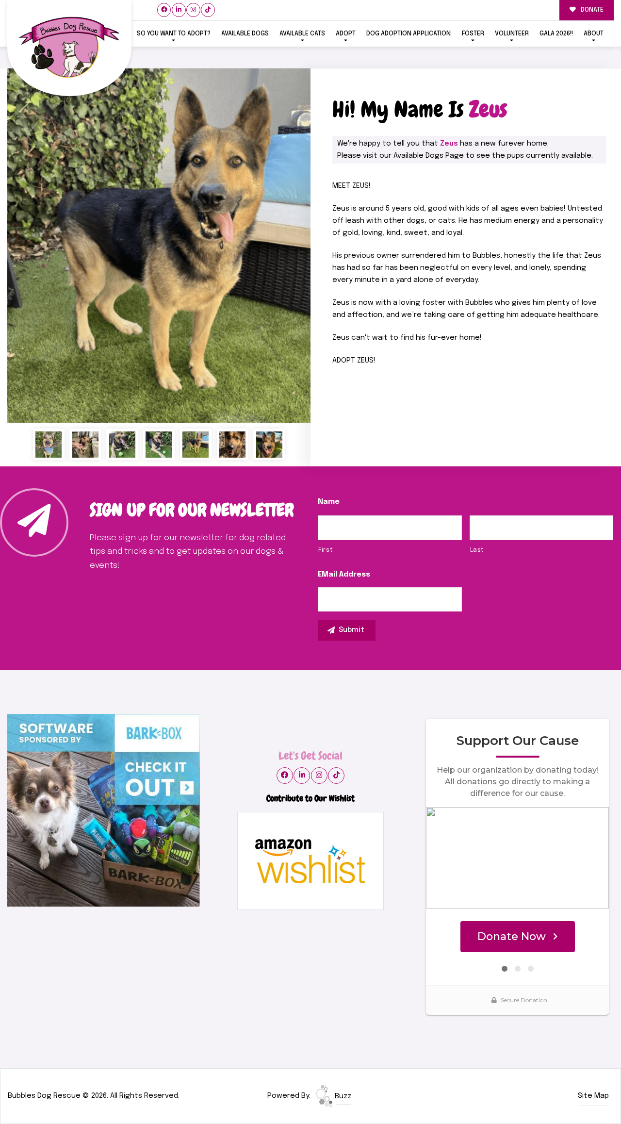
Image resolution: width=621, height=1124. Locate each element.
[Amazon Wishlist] (310, 861)
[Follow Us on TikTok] (208, 10)
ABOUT (594, 34)
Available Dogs (245, 34)
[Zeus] (158, 245)
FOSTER (473, 34)
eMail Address (344, 575)
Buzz (342, 1096)
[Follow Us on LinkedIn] (179, 10)
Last (477, 550)
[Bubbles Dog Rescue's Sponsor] (103, 810)
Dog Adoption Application (408, 34)
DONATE (591, 10)
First (325, 550)
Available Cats (302, 34)
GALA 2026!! (556, 34)
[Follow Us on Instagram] (193, 10)
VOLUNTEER (512, 34)
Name (329, 502)
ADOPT (346, 34)
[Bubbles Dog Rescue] (69, 48)
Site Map (593, 1096)
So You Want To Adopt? (174, 34)
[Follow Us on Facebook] (164, 10)
